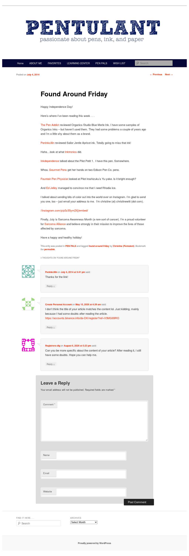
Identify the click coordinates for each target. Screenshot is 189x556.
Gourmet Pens (58, 170)
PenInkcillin (47, 143)
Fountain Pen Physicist (54, 179)
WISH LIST (119, 63)
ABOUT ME (35, 63)
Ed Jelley (51, 188)
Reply (51, 286)
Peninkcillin (51, 272)
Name (46, 455)
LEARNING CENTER (78, 63)
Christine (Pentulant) (123, 246)
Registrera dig (52, 345)
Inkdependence (50, 161)
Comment (49, 404)
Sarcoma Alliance (55, 224)
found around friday (99, 246)
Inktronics (71, 152)
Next (169, 74)
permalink (49, 249)
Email (46, 473)
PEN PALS (101, 63)
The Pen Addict (50, 125)
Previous (156, 74)
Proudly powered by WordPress (94, 543)
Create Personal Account (58, 304)
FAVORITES (54, 63)
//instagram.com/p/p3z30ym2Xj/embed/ (64, 210)
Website (47, 491)
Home (20, 63)
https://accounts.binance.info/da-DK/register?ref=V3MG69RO (82, 318)
